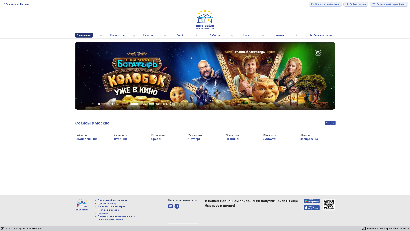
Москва (17, 4)
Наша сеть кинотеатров (111, 206)
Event (179, 35)
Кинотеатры (117, 35)
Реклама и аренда (108, 210)
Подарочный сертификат (112, 200)
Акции (280, 35)
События (215, 35)
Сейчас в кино (357, 4)
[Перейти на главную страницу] (205, 19)
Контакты (103, 213)
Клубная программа (321, 35)
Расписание (84, 35)
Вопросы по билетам (327, 4)
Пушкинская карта (108, 203)
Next (337, 75)
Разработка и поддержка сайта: (388, 228)
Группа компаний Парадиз (31, 228)
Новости (148, 35)
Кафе (246, 35)
